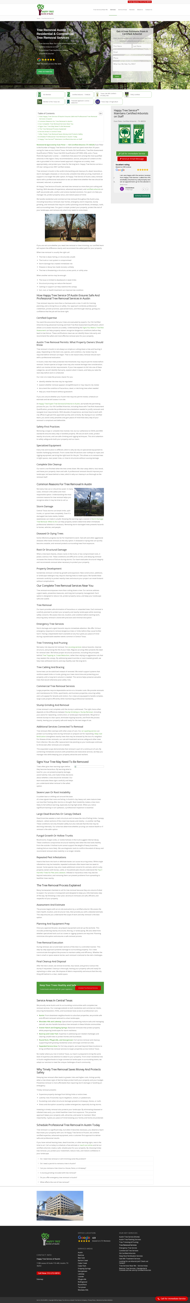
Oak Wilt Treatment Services (129, 1259)
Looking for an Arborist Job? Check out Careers (133, 1262)
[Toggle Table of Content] (99, 113)
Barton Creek (83, 1260)
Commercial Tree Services (128, 1251)
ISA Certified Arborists (127, 1253)
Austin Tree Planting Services (130, 1239)
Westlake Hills (83, 1290)
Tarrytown (82, 1287)
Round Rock (82, 1284)
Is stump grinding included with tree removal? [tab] (58, 1173)
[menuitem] (100, 9)
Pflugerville (82, 1279)
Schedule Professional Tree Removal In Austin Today (58, 137)
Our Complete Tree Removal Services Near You (56, 124)
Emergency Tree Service (128, 1248)
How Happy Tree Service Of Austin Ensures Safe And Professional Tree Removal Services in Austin (68, 117)
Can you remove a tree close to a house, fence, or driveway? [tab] (63, 1168)
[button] (146, 189)
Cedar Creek (82, 1263)
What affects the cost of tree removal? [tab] (54, 1182)
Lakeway (81, 1274)
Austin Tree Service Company (79, 1300)
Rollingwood (82, 1282)
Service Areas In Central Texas (50, 131)
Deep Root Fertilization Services (131, 1256)
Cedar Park (82, 1266)
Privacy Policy (91, 1300)
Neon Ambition (108, 1300)
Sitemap (40, 1279)
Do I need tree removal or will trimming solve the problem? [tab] (63, 1159)
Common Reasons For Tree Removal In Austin (55, 121)
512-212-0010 (44, 1300)
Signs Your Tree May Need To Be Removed (54, 126)
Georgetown (82, 1271)
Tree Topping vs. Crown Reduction (56, 655)
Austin (80, 1252)
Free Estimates (45, 71)
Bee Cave (81, 1258)
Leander (81, 1276)
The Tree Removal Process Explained (52, 129)
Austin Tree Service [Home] (129, 1237)
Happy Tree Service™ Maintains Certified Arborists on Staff (60, 139)
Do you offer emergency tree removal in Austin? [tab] (58, 1177)
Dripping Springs (84, 1268)
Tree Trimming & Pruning (128, 1242)
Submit (117, 76)
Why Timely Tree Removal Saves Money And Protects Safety (61, 134)
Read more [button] (138, 185)
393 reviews (127, 167)
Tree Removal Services (128, 1245)
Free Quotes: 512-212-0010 (140, 2)
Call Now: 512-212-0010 (48, 1273)
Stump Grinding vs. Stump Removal (79, 712)
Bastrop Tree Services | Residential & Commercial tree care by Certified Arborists (135, 1269)
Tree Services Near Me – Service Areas (133, 1266)
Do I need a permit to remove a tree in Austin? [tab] (58, 1163)
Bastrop (81, 1255)
